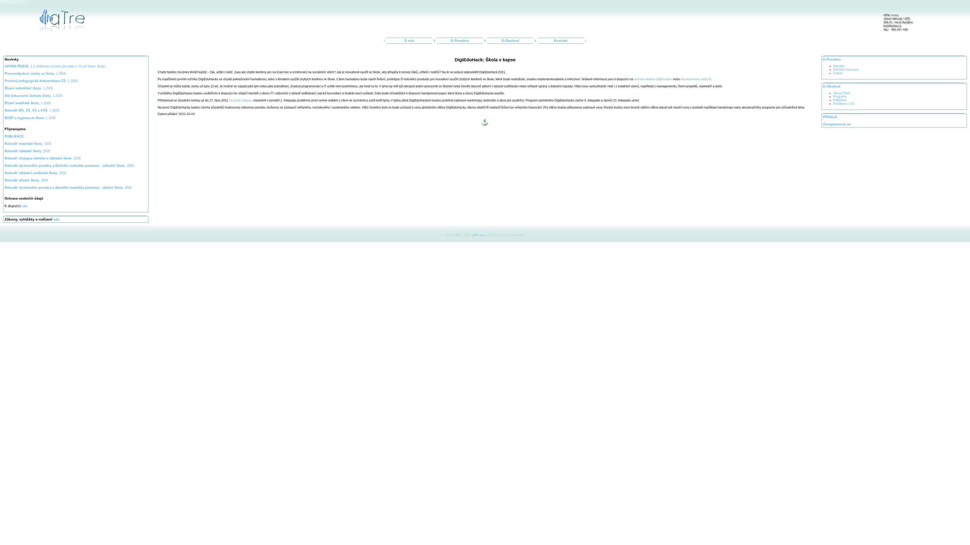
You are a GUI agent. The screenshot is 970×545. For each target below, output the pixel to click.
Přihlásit (830, 117)
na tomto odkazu (240, 100)
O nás (409, 41)
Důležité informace (846, 69)
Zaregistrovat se (837, 124)
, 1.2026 (41, 81)
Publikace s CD (843, 103)
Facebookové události (696, 79)
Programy (839, 96)
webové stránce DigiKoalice (653, 79)
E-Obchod (510, 41)
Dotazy (838, 73)
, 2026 (28, 144)
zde (56, 219)
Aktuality (839, 66)
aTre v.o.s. (479, 235)
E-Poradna (460, 41)
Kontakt (561, 41)
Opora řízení (841, 93)
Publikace (840, 100)
